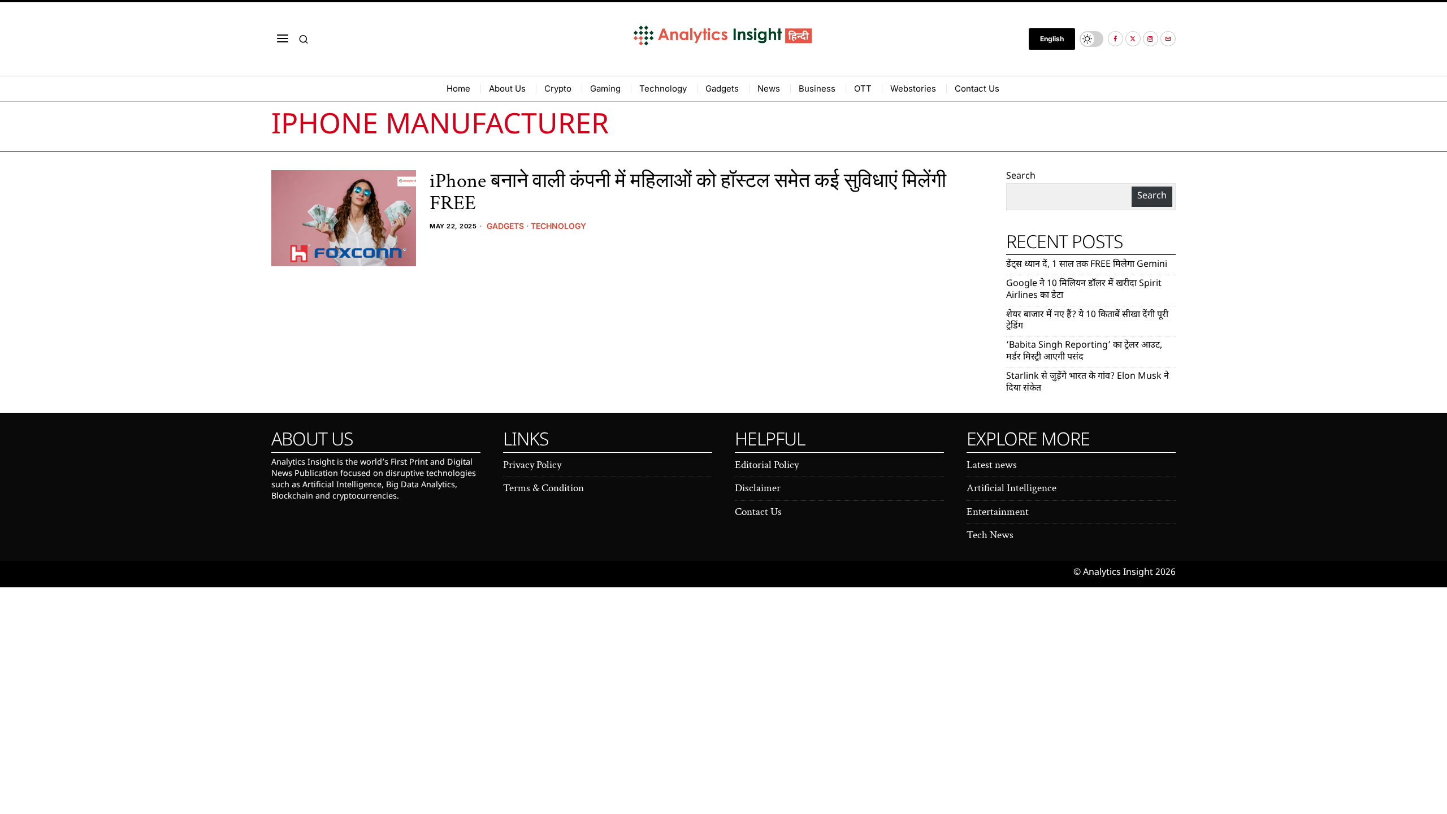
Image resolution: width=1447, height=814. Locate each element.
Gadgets (505, 226)
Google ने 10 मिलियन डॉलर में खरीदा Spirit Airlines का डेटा (1084, 290)
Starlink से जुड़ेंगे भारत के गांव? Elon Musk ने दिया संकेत (1087, 383)
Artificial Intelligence (1011, 488)
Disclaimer (758, 488)
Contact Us (758, 512)
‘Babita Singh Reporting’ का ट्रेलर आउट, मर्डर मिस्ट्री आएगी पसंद (1084, 351)
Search (1021, 177)
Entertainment (998, 512)
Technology (558, 226)
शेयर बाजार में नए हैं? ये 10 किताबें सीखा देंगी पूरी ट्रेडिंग (1087, 321)
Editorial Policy (767, 465)
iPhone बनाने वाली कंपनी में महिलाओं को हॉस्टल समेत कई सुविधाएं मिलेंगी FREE (688, 192)
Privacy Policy (532, 465)
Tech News (990, 535)
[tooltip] (1115, 38)
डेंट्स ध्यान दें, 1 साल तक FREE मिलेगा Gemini (1086, 265)
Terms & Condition (543, 488)
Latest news (992, 465)
